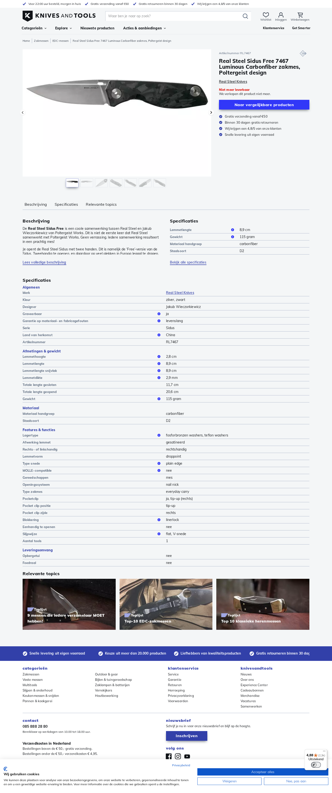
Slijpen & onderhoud (37, 690)
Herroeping (176, 690)
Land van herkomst (37, 335)
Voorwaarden (178, 701)
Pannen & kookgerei (37, 701)
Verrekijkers (103, 690)
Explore (61, 28)
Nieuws (246, 674)
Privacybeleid (181, 765)
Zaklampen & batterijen (112, 685)
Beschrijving (36, 204)
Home (26, 41)
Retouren (175, 685)
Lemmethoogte (34, 356)
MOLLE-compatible (37, 470)
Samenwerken (251, 706)
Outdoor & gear (106, 674)
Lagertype (30, 435)
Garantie (174, 680)
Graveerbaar (32, 314)
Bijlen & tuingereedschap (113, 680)
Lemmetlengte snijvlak (40, 371)
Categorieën (32, 28)
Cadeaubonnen (252, 690)
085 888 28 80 (35, 726)
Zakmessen (41, 41)
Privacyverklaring (181, 696)
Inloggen (281, 19)
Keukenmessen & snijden (41, 696)
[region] (117, 119)
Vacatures (248, 701)
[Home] (59, 14)
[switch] (316, 765)
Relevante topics (101, 204)
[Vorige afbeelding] (22, 112)
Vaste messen (33, 680)
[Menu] (324, 752)
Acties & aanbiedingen (142, 28)
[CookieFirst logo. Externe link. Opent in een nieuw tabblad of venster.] (5, 769)
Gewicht (176, 237)
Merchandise (250, 696)
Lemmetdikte (32, 378)
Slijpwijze (30, 534)
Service (173, 674)
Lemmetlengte (181, 230)
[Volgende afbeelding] (211, 112)
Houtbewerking (106, 696)
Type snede (31, 463)
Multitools (30, 685)
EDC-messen (60, 41)
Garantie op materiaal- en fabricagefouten (55, 321)
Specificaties (66, 204)
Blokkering (31, 520)
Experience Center (254, 685)
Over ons (247, 680)
